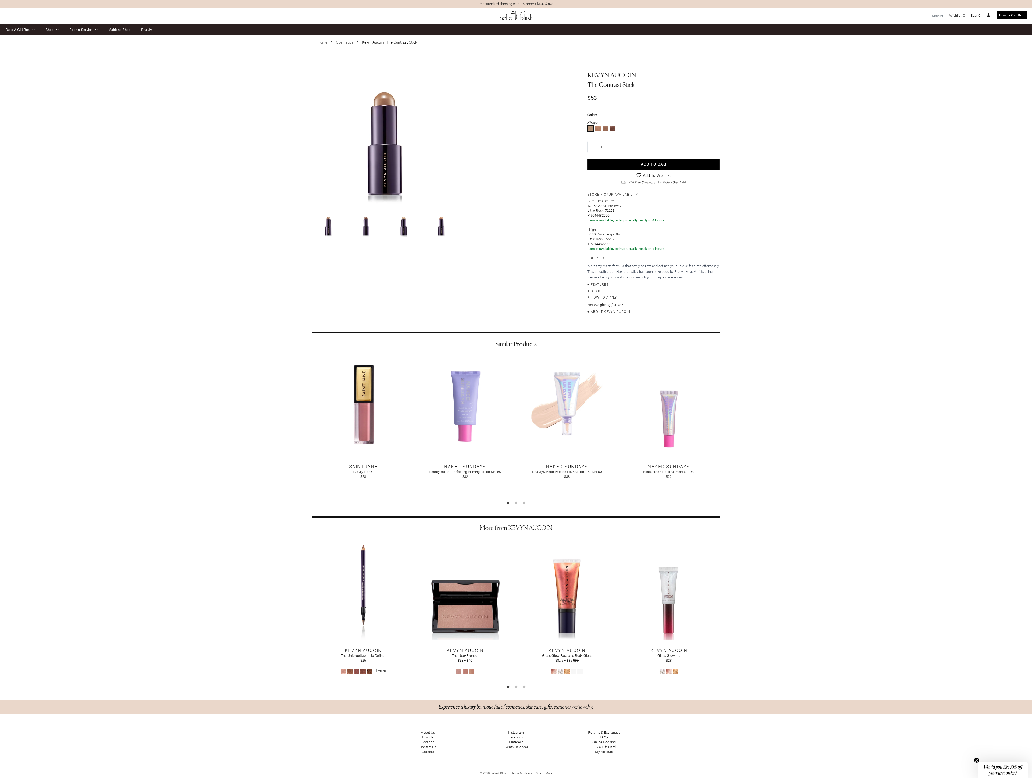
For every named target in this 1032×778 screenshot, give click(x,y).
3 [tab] (524, 502)
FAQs (604, 737)
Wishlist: (957, 15)
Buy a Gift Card (604, 747)
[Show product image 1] (328, 223)
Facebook (515, 737)
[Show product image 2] (366, 223)
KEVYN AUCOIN (611, 75)
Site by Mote (544, 773)
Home (322, 42)
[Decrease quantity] (593, 147)
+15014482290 (598, 215)
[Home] (516, 15)
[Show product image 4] (441, 223)
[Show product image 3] (403, 223)
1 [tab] (508, 502)
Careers (428, 752)
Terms (515, 773)
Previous (308, 426)
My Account (604, 752)
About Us (428, 732)
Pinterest (516, 742)
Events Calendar (515, 747)
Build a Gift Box (1011, 15)
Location (427, 742)
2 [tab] (516, 502)
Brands (427, 737)
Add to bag (653, 164)
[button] (1003, 770)
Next (723, 426)
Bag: (975, 15)
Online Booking (604, 742)
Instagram (516, 732)
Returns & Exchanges (604, 732)
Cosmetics (344, 42)
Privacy (528, 773)
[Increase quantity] (611, 147)
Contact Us (428, 747)
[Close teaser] (976, 760)
